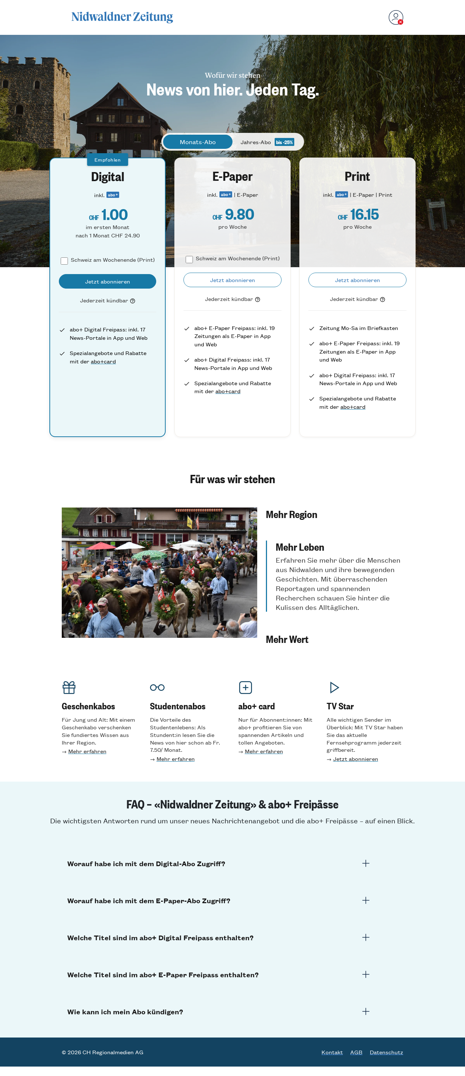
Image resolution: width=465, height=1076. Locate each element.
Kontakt (332, 1052)
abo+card (103, 361)
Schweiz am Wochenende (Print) (113, 259)
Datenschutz (386, 1052)
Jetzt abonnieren (355, 758)
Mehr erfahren (87, 751)
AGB (356, 1052)
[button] (334, 514)
